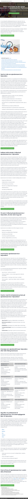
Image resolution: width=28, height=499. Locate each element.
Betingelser (26, 498)
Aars (2, 433)
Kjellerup (3, 431)
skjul (10, 58)
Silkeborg (3, 434)
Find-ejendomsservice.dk (6, 1)
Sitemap (23, 498)
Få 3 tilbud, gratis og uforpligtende (14, 13)
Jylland (14, 478)
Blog (21, 498)
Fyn (17, 478)
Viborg (3, 429)
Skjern (3, 436)
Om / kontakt (18, 498)
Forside (15, 498)
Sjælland (23, 478)
